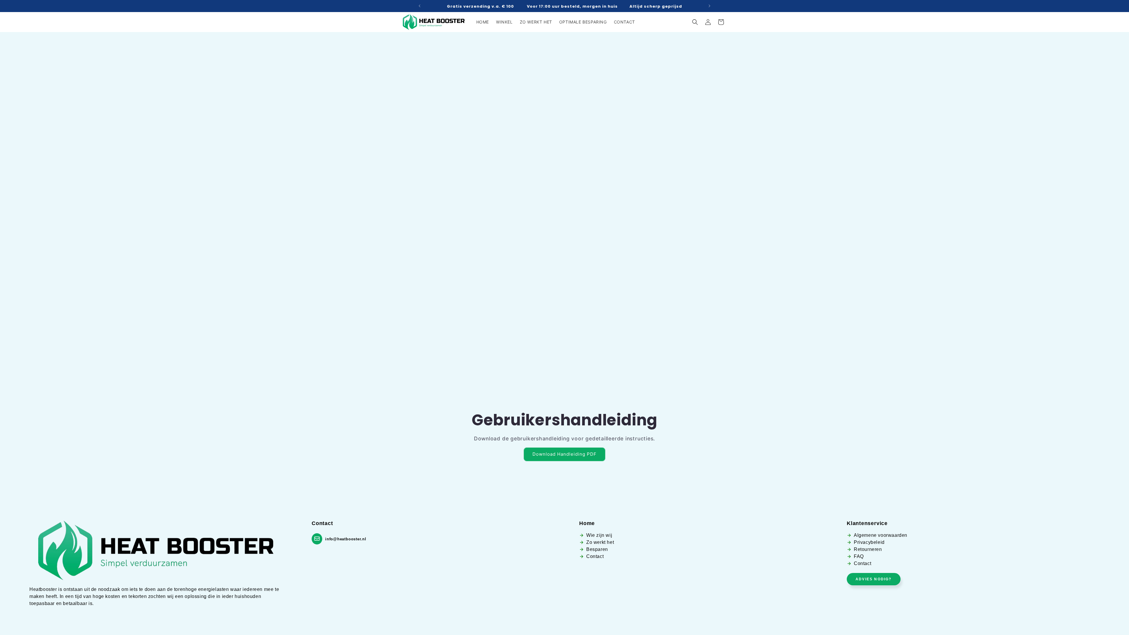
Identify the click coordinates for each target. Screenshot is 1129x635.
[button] (695, 22)
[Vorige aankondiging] (419, 5)
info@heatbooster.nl (345, 539)
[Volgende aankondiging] (709, 5)
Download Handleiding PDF (564, 454)
